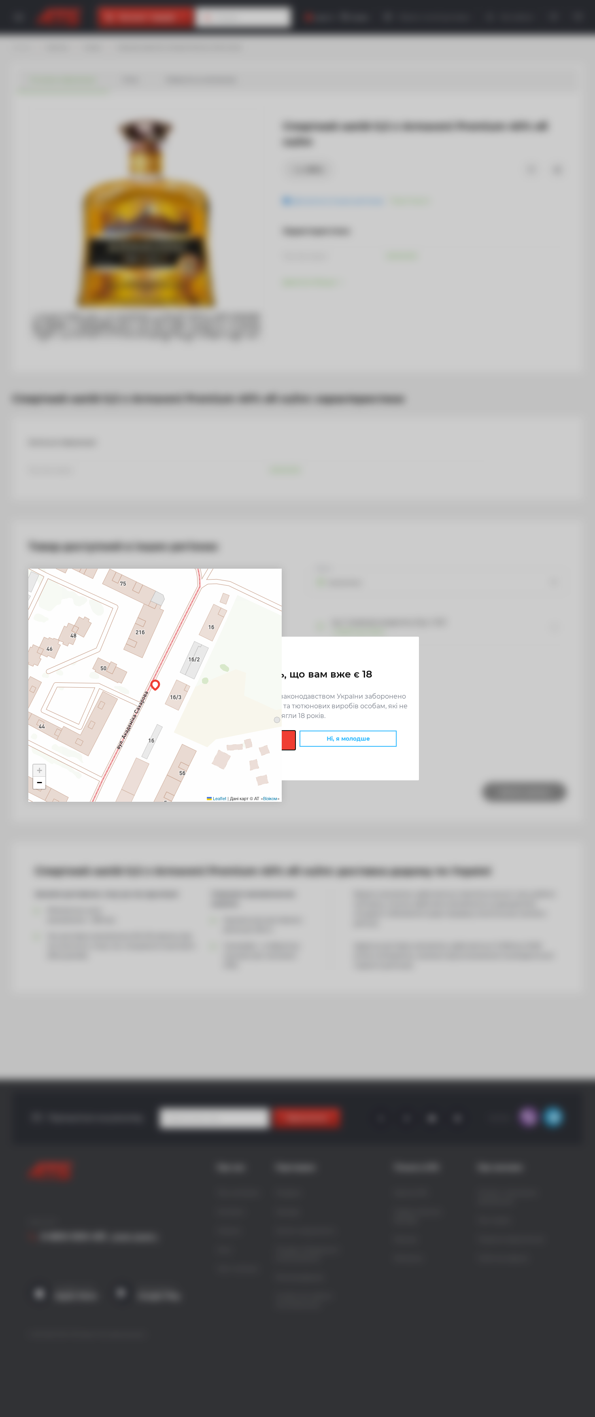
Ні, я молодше (348, 738)
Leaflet (219, 798)
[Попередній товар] (77, 681)
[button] (155, 685)
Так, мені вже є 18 (247, 740)
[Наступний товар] (517, 681)
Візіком (270, 798)
